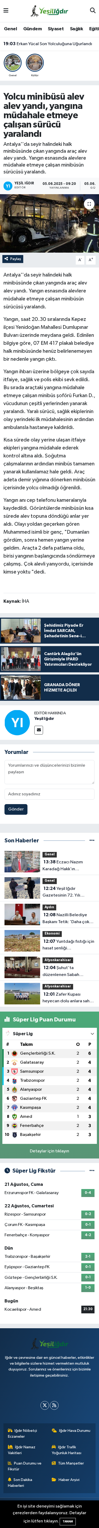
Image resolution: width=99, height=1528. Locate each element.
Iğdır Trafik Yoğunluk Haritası (66, 1450)
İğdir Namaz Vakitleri (22, 1450)
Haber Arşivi (69, 1480)
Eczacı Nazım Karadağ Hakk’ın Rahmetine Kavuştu (63, 866)
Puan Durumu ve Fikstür (25, 1466)
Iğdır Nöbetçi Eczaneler (22, 1433)
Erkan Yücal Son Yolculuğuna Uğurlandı (47, 43)
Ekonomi (52, 933)
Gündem (32, 29)
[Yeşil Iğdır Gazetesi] (49, 10)
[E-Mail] (38, 730)
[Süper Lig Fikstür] (92, 1171)
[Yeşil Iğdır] (17, 722)
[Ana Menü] (5, 11)
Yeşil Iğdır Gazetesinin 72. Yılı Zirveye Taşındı (61, 892)
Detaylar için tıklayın (49, 1151)
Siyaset (56, 29)
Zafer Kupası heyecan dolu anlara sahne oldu (69, 998)
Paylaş (15, 259)
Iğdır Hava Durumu (74, 1431)
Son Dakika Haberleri (20, 1483)
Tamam (68, 1521)
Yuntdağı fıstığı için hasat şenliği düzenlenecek (68, 945)
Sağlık (76, 29)
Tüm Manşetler (71, 1463)
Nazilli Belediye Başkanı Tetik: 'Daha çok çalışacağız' (66, 918)
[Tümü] (92, 840)
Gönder (16, 809)
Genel (10, 29)
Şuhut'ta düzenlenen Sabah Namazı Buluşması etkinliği (69, 971)
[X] (44, 1405)
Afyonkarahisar (58, 960)
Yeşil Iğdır (44, 718)
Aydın (49, 907)
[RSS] (54, 1405)
